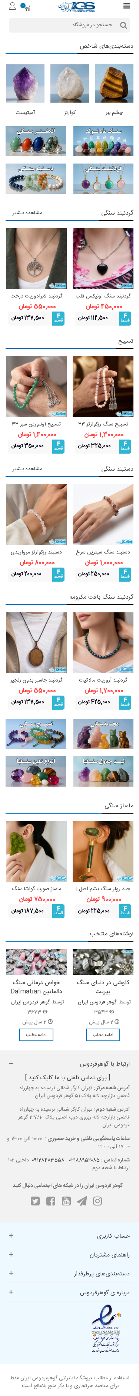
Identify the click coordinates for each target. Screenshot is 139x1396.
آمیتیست (25, 113)
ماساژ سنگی (119, 806)
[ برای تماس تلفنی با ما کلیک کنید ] (67, 1078)
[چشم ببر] (114, 83)
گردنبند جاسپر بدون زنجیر (36, 680)
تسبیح (125, 341)
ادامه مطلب (103, 1035)
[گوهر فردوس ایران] (76, 7)
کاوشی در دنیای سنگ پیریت (103, 987)
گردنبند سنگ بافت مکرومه (101, 597)
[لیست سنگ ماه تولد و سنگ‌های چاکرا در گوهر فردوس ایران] (103, 771)
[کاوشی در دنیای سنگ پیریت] (103, 962)
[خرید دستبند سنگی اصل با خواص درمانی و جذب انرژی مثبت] (36, 179)
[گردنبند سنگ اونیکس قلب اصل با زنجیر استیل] (103, 258)
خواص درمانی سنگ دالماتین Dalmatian (36, 987)
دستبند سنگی (117, 469)
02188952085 (84, 1160)
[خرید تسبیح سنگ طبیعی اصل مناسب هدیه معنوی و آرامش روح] (36, 734)
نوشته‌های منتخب (111, 934)
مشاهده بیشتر (27, 213)
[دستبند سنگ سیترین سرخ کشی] (103, 514)
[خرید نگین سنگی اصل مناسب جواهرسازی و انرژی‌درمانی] (36, 771)
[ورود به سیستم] (13, 7)
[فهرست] (126, 7)
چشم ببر (114, 113)
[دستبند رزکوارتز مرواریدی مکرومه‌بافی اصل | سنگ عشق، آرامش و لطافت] (36, 514)
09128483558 (48, 1160)
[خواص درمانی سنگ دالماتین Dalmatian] (36, 962)
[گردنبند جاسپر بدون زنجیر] (36, 642)
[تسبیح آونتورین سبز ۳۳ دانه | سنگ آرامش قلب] (36, 386)
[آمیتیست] (25, 83)
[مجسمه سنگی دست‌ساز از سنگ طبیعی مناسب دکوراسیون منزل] (103, 734)
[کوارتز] (69, 83)
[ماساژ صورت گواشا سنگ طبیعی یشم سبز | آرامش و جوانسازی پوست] (36, 851)
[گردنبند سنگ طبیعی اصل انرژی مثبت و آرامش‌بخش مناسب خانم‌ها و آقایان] (103, 179)
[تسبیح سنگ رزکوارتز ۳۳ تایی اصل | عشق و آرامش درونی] (103, 386)
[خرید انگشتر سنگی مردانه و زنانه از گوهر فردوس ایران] (36, 141)
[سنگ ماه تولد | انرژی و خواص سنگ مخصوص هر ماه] (103, 141)
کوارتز (70, 113)
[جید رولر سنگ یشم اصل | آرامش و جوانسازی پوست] (103, 851)
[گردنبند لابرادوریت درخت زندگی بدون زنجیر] (36, 258)
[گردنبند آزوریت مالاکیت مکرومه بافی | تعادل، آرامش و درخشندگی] (103, 642)
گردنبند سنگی (117, 213)
